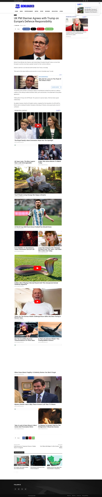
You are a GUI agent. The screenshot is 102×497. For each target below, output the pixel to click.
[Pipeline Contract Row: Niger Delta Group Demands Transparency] (54, 460)
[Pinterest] (30, 438)
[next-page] (17, 472)
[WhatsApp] (33, 438)
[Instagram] (85, 1)
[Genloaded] (25, 6)
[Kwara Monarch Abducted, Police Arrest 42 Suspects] (38, 460)
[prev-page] (15, 472)
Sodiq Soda (17, 25)
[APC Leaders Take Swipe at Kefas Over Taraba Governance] (21, 460)
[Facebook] (83, 1)
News (15, 15)
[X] (87, 1)
